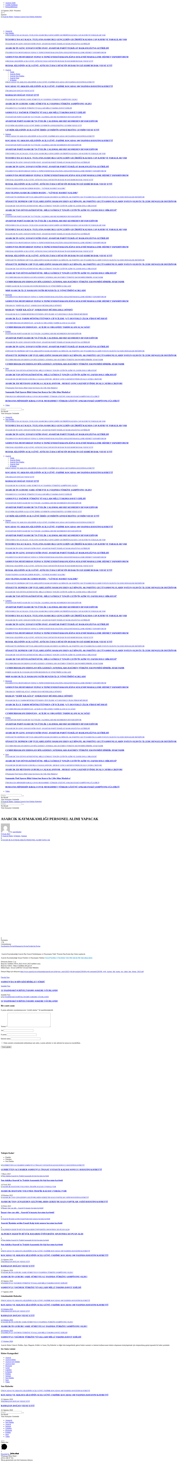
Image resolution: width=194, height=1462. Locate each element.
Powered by (5, 1454)
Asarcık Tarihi (10, 3)
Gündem (8, 214)
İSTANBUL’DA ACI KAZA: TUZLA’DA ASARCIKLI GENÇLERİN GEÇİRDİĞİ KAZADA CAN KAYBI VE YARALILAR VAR (66, 39)
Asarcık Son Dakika (17, 76)
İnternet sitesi (5, 1039)
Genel (7, 1368)
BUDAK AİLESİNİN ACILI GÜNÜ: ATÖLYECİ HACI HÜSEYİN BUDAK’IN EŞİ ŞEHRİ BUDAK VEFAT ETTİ (58, 65)
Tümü (12, 72)
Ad (2, 1030)
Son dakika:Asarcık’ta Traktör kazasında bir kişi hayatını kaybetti (32, 1180)
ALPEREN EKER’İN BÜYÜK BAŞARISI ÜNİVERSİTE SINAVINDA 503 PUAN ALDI (42, 1234)
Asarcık (8, 70)
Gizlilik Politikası (11, 5)
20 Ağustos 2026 (7, 1331)
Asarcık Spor (14, 78)
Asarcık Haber (15, 74)
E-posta (3, 1034)
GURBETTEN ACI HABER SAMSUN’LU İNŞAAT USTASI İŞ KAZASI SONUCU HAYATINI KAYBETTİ (51, 1169)
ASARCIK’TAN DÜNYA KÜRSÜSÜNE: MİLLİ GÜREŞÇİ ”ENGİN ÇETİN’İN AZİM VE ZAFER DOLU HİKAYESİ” (61, 210)
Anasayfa (8, 31)
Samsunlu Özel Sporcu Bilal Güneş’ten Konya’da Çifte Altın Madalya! (38, 392)
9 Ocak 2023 (5, 834)
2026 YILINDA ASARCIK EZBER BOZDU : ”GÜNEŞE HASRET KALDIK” (41, 193)
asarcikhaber (17, 832)
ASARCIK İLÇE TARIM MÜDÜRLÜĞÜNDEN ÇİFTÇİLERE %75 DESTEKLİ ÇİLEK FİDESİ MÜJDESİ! (56, 318)
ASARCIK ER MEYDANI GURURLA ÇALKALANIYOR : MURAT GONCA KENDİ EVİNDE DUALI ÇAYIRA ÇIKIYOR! (63, 383)
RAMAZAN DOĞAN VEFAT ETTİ (22, 95)
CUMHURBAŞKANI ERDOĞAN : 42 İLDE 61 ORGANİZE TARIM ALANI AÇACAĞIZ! (47, 327)
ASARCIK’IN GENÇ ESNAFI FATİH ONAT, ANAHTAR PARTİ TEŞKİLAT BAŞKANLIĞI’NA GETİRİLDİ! (57, 48)
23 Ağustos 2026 (7, 1309)
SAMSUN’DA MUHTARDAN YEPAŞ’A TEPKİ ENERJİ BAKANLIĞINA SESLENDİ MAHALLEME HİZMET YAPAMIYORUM (66, 57)
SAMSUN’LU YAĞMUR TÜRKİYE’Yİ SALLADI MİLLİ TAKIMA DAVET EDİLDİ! (45, 112)
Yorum (4, 1026)
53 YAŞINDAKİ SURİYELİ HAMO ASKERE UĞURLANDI (29, 1001)
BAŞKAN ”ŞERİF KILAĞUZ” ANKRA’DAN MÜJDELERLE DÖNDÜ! (39, 310)
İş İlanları (13, 80)
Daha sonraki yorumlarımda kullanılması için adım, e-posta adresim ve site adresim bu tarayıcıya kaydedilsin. (42, 1043)
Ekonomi (8, 295)
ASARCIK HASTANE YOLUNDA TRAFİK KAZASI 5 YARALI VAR (34, 1191)
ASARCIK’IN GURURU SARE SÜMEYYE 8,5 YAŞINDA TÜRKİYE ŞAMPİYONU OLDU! (48, 104)
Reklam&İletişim (11, 7)
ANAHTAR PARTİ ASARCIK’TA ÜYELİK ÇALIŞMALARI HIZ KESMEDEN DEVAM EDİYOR (51, 121)
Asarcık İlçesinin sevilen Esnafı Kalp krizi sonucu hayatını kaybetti (31, 1223)
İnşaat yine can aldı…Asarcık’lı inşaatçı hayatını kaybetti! (27, 1212)
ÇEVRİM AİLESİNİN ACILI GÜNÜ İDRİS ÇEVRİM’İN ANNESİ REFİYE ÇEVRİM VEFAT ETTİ (52, 130)
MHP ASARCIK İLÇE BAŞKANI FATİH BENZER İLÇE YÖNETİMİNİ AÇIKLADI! (45, 290)
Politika (8, 332)
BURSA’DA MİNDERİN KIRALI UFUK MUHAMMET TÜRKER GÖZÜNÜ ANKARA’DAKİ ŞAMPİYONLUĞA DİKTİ (62, 401)
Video (7, 405)
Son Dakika (9, 33)
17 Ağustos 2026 (7, 1341)
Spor (7, 368)
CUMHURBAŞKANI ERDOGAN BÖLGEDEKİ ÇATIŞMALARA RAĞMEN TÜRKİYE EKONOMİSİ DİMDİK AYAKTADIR (64, 282)
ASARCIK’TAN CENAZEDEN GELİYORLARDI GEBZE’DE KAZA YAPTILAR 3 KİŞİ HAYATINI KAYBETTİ (54, 1201)
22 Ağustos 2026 (7, 1320)
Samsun (8, 134)
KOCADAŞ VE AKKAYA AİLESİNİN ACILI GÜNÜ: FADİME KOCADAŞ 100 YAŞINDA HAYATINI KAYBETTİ (59, 86)
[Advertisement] (42, 23)
